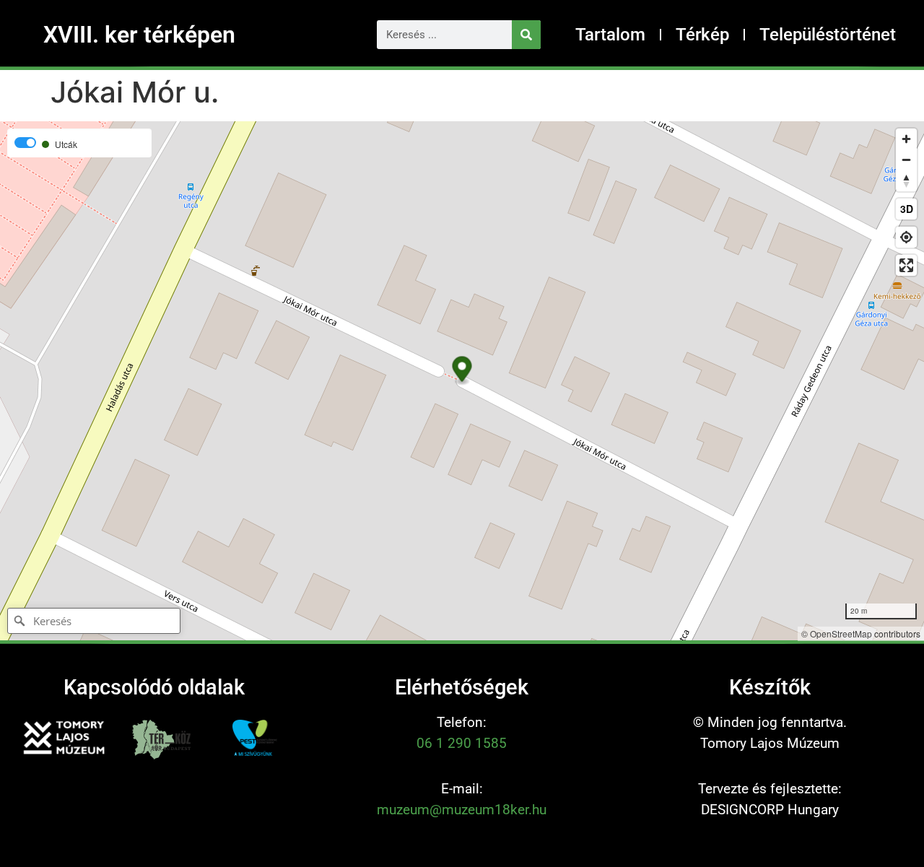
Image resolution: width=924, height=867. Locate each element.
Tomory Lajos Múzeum (770, 743)
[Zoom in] (906, 138)
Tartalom (610, 35)
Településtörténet (827, 35)
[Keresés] (526, 34)
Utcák (66, 144)
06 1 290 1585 (462, 743)
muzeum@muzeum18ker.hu (461, 809)
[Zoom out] (906, 159)
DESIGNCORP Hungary (770, 809)
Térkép (702, 35)
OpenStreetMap (841, 633)
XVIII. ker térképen (139, 34)
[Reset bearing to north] (906, 180)
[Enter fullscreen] (906, 265)
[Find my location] (906, 237)
